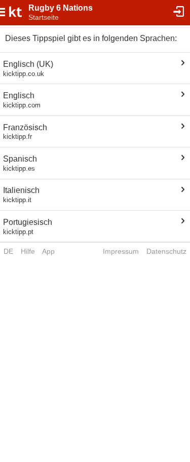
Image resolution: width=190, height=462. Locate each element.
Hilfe (28, 251)
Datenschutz (166, 251)
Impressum (121, 251)
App (48, 251)
